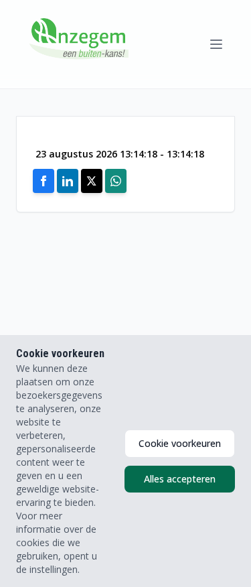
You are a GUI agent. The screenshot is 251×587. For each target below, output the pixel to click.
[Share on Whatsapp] (116, 181)
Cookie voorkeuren (180, 443)
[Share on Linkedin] (67, 181)
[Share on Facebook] (43, 181)
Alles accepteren (180, 478)
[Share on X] (91, 181)
